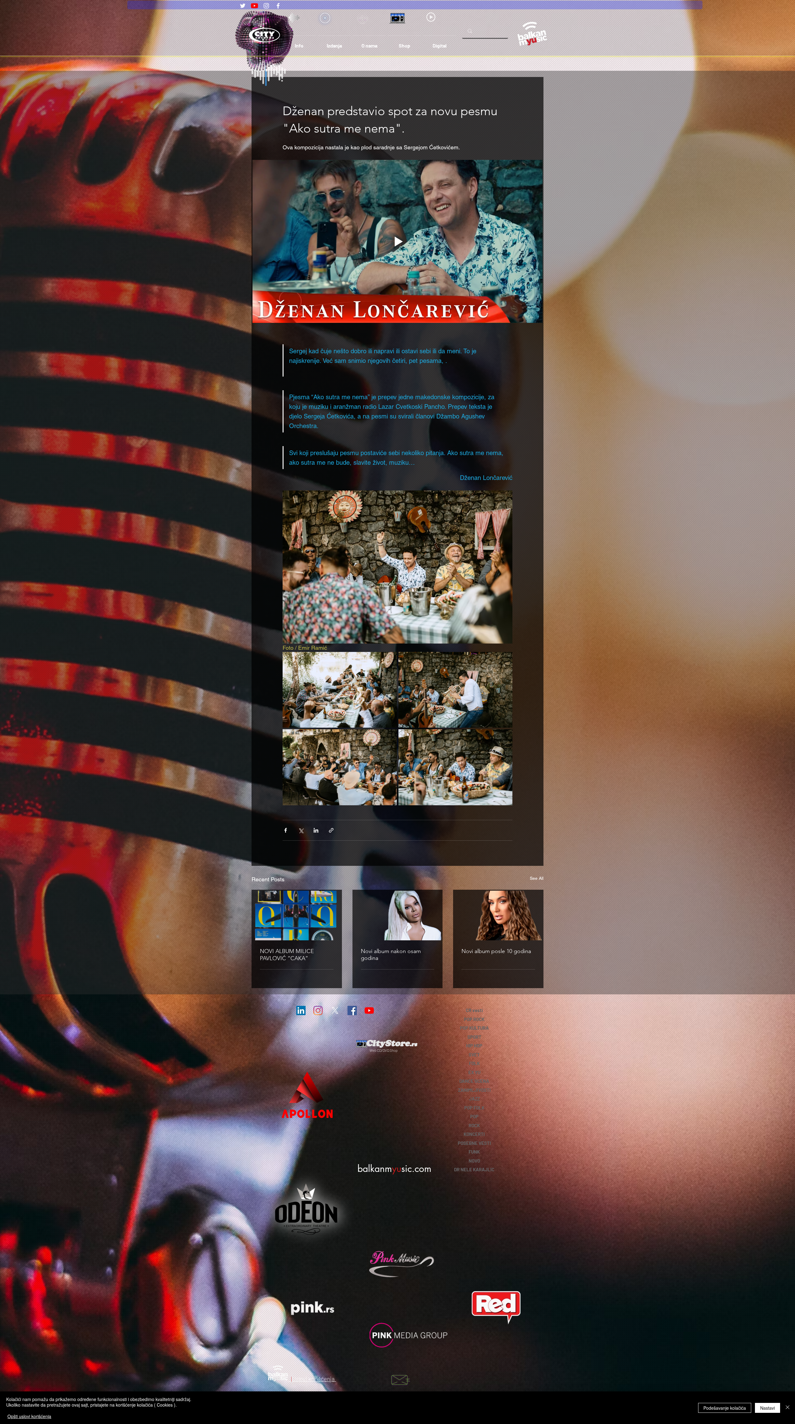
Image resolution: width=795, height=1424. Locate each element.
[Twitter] (242, 5)
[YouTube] (254, 5)
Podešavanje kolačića (724, 1408)
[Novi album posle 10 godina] (498, 915)
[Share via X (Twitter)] (301, 830)
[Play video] (397, 241)
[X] (335, 1010)
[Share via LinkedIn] (316, 830)
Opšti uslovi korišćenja (29, 1416)
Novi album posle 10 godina (496, 951)
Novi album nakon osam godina (391, 954)
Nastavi (767, 1408)
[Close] (787, 1407)
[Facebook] (278, 5)
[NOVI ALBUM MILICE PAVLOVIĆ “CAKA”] (296, 915)
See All (536, 878)
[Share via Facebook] (285, 830)
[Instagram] (266, 5)
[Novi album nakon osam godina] (397, 915)
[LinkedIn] (301, 1010)
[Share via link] (331, 830)
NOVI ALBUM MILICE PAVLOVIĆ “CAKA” (287, 955)
